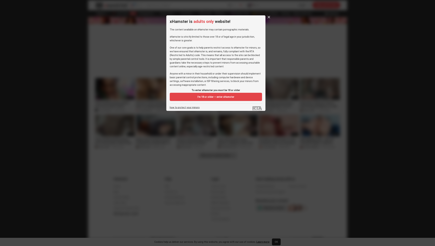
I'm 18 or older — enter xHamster (215, 96)
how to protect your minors (185, 107)
